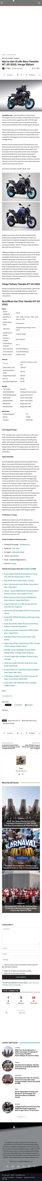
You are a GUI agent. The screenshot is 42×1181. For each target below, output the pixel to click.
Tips (16, 1089)
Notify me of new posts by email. (14, 973)
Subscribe (34, 996)
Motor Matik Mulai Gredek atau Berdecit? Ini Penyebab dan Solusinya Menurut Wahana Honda (26, 1094)
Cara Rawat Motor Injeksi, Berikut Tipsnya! (19, 580)
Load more (20, 1117)
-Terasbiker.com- (7, 696)
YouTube (13, 563)
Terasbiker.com (24, 544)
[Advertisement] (21, 29)
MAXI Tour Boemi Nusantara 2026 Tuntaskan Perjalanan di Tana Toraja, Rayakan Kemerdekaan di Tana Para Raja (21, 823)
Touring (21, 818)
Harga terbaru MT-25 (14, 720)
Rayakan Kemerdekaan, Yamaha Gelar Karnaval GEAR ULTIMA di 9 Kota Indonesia (21, 867)
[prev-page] (3, 916)
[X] (23, 774)
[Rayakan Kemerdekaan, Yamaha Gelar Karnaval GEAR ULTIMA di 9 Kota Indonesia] (21, 849)
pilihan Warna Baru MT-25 (29, 720)
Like (8, 996)
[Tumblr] (29, 1166)
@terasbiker (14, 556)
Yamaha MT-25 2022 (8, 723)
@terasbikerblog (18, 552)
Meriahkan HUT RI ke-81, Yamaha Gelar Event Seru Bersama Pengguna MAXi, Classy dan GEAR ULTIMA (21, 908)
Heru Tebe (15, 548)
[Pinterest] (24, 1166)
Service (17, 1104)
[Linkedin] (18, 1166)
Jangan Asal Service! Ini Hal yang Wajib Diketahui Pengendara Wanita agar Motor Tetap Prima (27, 1108)
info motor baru (11, 55)
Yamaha (16, 58)
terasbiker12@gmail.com (24, 1161)
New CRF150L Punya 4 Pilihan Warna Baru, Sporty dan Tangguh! (31, 746)
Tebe (8, 68)
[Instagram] (13, 1166)
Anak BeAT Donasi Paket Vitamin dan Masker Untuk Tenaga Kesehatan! (11, 746)
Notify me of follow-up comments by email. (18, 971)
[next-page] (6, 916)
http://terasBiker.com (21, 771)
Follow (21, 996)
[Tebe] (3, 68)
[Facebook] (19, 774)
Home (4, 55)
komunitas (21, 903)
